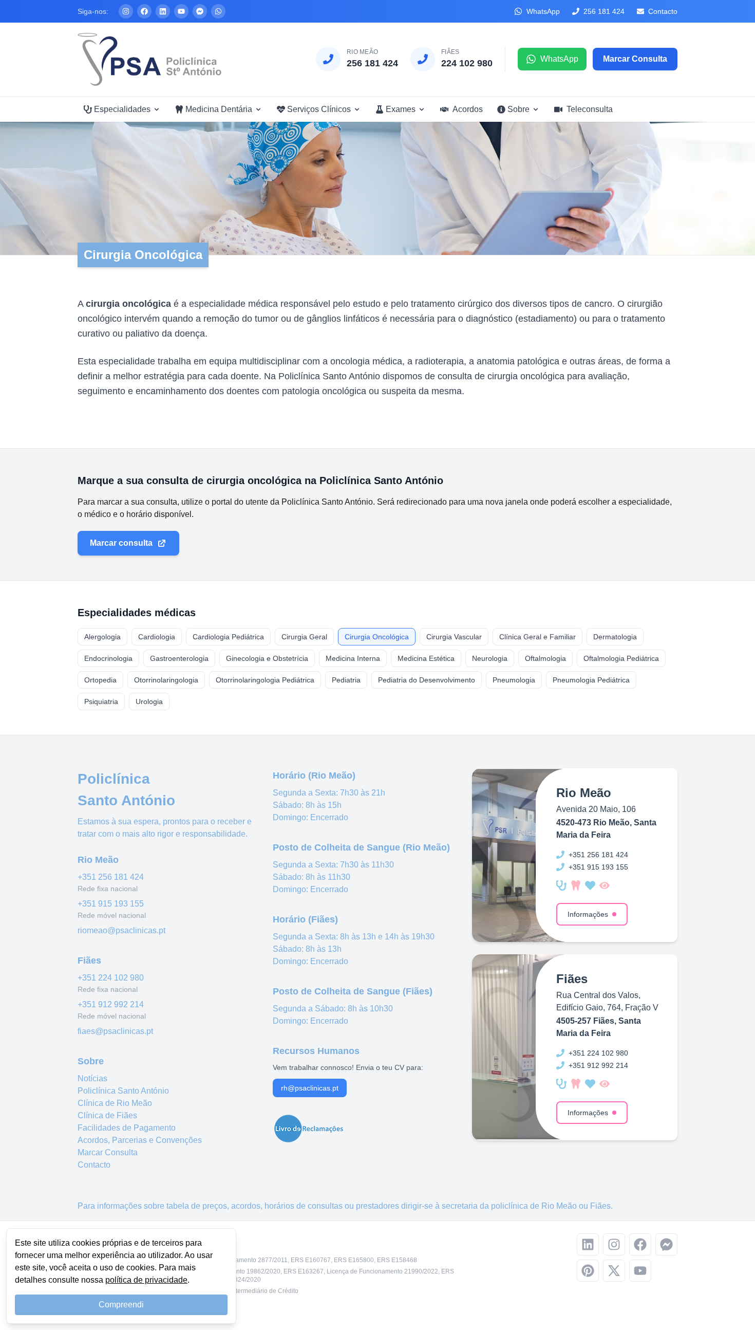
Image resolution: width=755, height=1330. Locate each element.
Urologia (149, 701)
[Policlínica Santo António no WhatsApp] (218, 11)
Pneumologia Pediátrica (591, 680)
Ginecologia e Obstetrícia (267, 658)
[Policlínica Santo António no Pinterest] (588, 1271)
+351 (111, 877)
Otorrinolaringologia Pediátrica (265, 680)
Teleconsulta (590, 109)
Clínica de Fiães (107, 1115)
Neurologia (489, 658)
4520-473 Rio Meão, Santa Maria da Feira (606, 828)
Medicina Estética (426, 658)
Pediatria (346, 680)
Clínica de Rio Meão (115, 1103)
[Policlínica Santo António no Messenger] (200, 11)
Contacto (94, 1164)
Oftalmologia (545, 658)
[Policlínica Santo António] (149, 59)
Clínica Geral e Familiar (537, 637)
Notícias (92, 1078)
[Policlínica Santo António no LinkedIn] (163, 11)
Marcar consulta (121, 543)
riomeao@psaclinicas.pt (121, 930)
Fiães (600, 1206)
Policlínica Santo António (123, 1090)
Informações (588, 914)
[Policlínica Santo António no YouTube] (181, 11)
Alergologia (102, 637)
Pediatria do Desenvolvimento (426, 680)
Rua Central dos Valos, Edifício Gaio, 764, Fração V (607, 1001)
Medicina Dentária (218, 109)
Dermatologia (615, 637)
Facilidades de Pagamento (127, 1127)
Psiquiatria (101, 701)
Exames (401, 109)
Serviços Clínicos (319, 109)
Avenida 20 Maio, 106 (596, 809)
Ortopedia (100, 680)
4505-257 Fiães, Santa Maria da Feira (598, 1027)
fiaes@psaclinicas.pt (115, 1031)
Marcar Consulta (108, 1152)
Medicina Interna (353, 658)
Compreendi (121, 1304)
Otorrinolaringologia (166, 680)
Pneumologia (514, 680)
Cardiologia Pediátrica (228, 637)
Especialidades (122, 109)
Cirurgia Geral (304, 637)
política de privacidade (146, 1280)
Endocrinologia (108, 658)
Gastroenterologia (179, 658)
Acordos (467, 109)
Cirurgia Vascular (454, 637)
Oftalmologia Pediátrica (621, 658)
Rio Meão (559, 1206)
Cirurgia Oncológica (377, 637)
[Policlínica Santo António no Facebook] (144, 11)
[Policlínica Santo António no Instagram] (126, 11)
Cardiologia (156, 637)
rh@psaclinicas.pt (309, 1088)
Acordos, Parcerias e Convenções (140, 1140)
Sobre (518, 109)
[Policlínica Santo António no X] (614, 1271)
